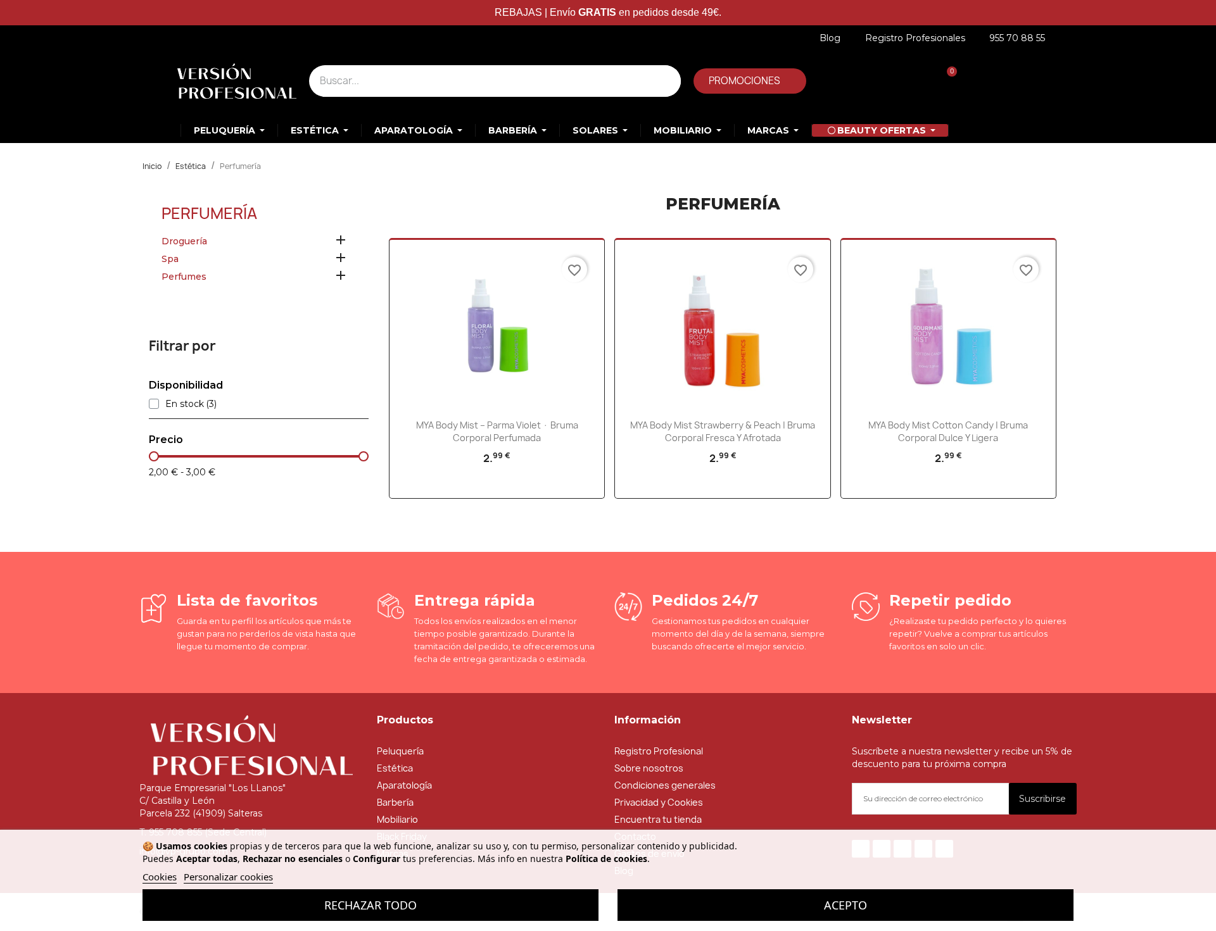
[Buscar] (665, 81)
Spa (170, 259)
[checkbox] (154, 404)
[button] (750, 81)
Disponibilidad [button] (186, 385)
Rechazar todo (370, 905)
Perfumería (209, 213)
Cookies (159, 876)
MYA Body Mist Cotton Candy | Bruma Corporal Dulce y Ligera (948, 431)
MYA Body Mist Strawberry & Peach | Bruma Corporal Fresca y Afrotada (722, 431)
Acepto (845, 905)
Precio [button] (166, 440)
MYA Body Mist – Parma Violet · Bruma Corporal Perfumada (497, 431)
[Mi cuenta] (858, 81)
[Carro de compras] (945, 80)
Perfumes (184, 276)
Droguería (184, 241)
